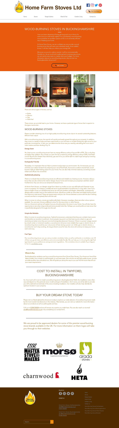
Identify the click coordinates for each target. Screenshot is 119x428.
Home (86, 392)
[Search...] (51, 422)
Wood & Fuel (88, 399)
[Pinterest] (100, 5)
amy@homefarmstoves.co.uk (33, 309)
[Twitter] (96, 5)
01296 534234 (34, 308)
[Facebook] (88, 5)
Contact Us (87, 403)
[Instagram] (92, 5)
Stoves (86, 394)
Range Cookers (88, 397)
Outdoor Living (88, 401)
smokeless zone (37, 244)
